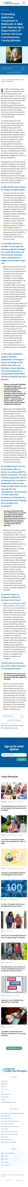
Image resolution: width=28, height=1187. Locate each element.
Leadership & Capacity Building (9, 1131)
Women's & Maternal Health (8, 1142)
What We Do (4, 1084)
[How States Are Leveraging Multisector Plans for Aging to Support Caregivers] (14, 920)
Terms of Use (9, 1180)
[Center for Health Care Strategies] (14, 1071)
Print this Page (7, 68)
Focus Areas (14, 1109)
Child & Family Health (6, 1118)
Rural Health (4, 1137)
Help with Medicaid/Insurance (8, 1102)
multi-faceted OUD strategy (12, 124)
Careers (3, 1099)
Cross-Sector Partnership (7, 1124)
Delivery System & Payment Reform (10, 1126)
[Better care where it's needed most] (11, 3)
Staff (2, 1092)
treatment (6, 214)
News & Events (5, 1097)
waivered (9, 232)
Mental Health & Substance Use (9, 728)
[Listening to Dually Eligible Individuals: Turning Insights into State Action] (14, 857)
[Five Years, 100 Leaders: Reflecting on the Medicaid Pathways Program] (14, 888)
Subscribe (21, 760)
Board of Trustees (5, 1094)
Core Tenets (4, 1089)
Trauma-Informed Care (7, 1139)
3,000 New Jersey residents (14, 90)
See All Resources (14, 1048)
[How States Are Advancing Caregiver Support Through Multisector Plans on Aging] (14, 824)
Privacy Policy (19, 1180)
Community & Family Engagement (10, 1121)
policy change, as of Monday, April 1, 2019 (14, 531)
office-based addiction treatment (13, 224)
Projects (3, 1086)
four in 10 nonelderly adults (11, 104)
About (14, 1077)
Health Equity (4, 1129)
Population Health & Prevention (9, 1134)
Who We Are (4, 1081)
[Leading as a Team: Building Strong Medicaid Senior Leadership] (14, 984)
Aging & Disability (5, 1116)
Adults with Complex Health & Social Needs (12, 725)
